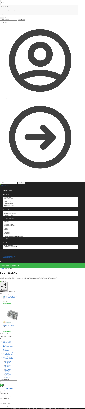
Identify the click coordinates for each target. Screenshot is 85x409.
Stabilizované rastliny (6, 348)
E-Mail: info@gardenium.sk (9, 256)
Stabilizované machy (8, 346)
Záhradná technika (7, 357)
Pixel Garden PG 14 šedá (8, 325)
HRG (11, 388)
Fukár (6, 364)
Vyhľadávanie (21, 19)
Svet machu (6, 350)
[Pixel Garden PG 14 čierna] (31, 296)
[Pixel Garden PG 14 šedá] (31, 314)
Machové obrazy (7, 342)
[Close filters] (0, 392)
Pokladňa (5, 99)
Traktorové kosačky (8, 375)
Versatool (7, 377)
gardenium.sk (66, 408)
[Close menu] (0, 1)
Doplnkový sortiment (8, 362)
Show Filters (4, 289)
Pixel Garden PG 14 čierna (9, 297)
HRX (4, 390)
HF (2, 388)
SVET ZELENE (6, 353)
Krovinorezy (8, 368)
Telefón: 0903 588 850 (8, 257)
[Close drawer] (0, 4)
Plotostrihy (8, 370)
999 (0, 388)
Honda (7, 388)
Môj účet (5, 22)
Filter (2, 384)
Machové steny (9, 352)
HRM (1, 390)
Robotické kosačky (7, 372)
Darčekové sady (7, 341)
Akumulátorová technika (9, 359)
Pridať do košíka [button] (7, 303)
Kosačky (7, 366)
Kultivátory (8, 369)
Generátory (8, 365)
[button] (2, 178)
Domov (2, 268)
